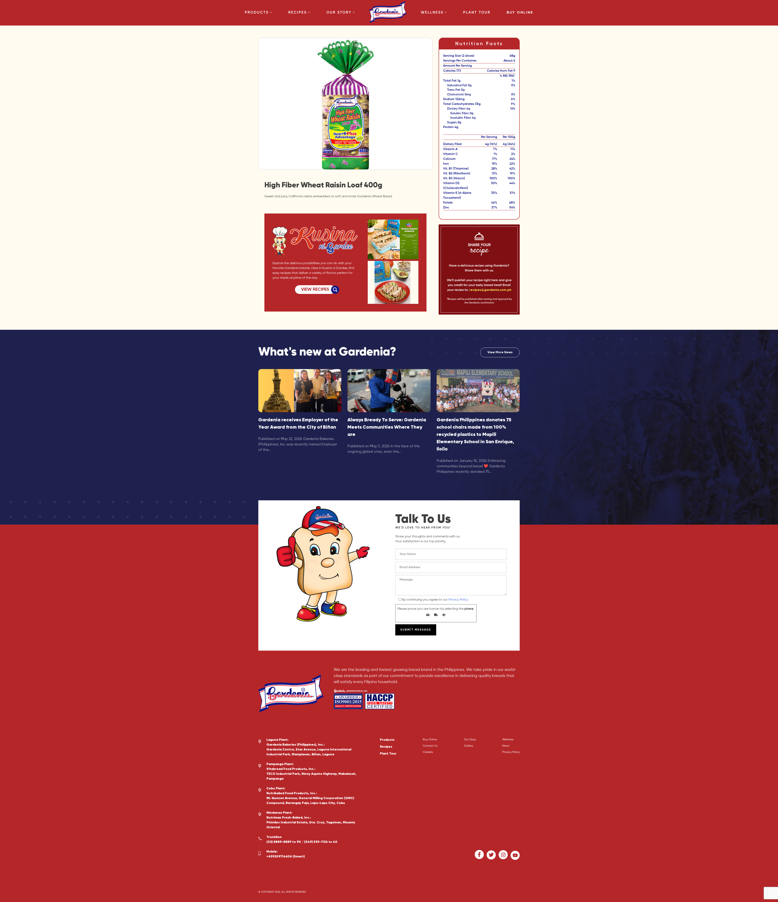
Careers (428, 752)
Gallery (468, 745)
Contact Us (430, 745)
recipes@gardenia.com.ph (490, 290)
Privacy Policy (458, 599)
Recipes (297, 12)
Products (257, 12)
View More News (500, 352)
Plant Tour (477, 12)
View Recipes (315, 289)
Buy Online (520, 12)
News (505, 745)
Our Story (339, 12)
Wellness (432, 12)
